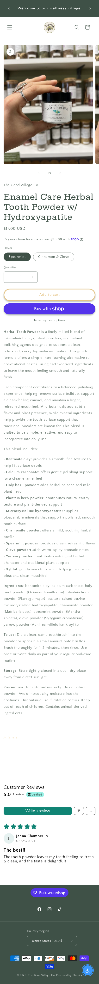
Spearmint (17, 257)
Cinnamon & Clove (53, 257)
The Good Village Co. (42, 975)
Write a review (37, 811)
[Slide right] (60, 173)
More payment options (49, 320)
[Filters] (79, 811)
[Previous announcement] (9, 8)
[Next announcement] (90, 8)
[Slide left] (39, 173)
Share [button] (13, 737)
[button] (9, 27)
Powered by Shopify (69, 975)
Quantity (10, 267)
